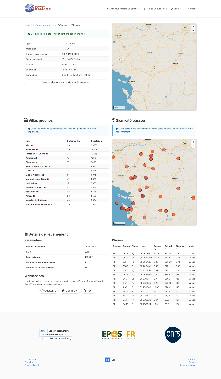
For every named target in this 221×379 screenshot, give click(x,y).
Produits (29, 362)
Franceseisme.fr (32, 365)
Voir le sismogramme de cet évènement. (66, 82)
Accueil (28, 25)
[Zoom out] (193, 30)
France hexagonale (44, 25)
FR (107, 360)
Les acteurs (30, 359)
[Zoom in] (193, 27)
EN (113, 360)
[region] (154, 67)
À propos (191, 359)
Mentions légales (188, 365)
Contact (192, 362)
